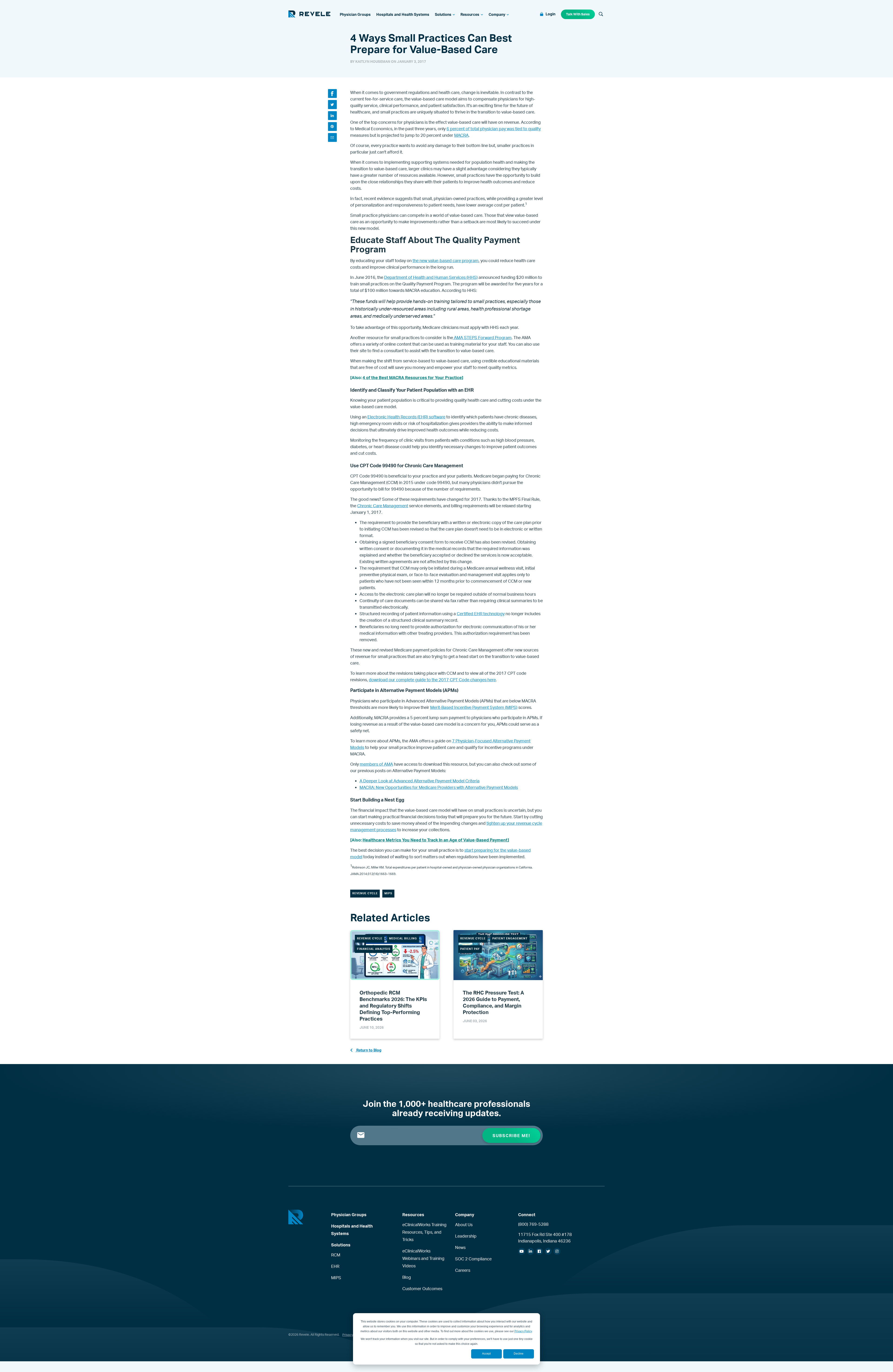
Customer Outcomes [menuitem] (422, 1288)
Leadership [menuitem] (465, 1235)
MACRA (461, 135)
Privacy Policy (523, 1331)
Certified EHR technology (481, 613)
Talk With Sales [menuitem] (578, 14)
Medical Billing (403, 938)
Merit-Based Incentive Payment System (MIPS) (473, 707)
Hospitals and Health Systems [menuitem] (352, 1229)
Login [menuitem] (550, 14)
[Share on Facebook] (332, 93)
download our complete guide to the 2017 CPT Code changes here (432, 679)
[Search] (601, 14)
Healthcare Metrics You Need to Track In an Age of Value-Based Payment (435, 839)
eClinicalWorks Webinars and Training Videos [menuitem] (423, 1258)
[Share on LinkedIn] (332, 115)
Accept (486, 1353)
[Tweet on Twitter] (332, 104)
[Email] (332, 137)
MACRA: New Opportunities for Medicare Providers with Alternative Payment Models (439, 787)
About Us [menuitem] (464, 1224)
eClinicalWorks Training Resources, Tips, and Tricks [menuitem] (424, 1232)
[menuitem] (355, 14)
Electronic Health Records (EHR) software (406, 416)
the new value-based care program (446, 260)
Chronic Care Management (382, 505)
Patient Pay (470, 949)
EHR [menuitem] (335, 1266)
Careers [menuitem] (462, 1270)
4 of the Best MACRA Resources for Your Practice (412, 377)
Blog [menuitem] (406, 1277)
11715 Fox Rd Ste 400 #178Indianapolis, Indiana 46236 (545, 1237)
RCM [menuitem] (335, 1254)
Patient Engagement (509, 938)
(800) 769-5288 (533, 1224)
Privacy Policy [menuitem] (352, 1335)
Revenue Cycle (365, 893)
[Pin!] (332, 126)
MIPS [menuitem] (336, 1277)
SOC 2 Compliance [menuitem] (473, 1258)
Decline (518, 1353)
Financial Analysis (373, 949)
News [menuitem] (460, 1247)
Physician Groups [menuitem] (349, 1214)
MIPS (388, 893)
